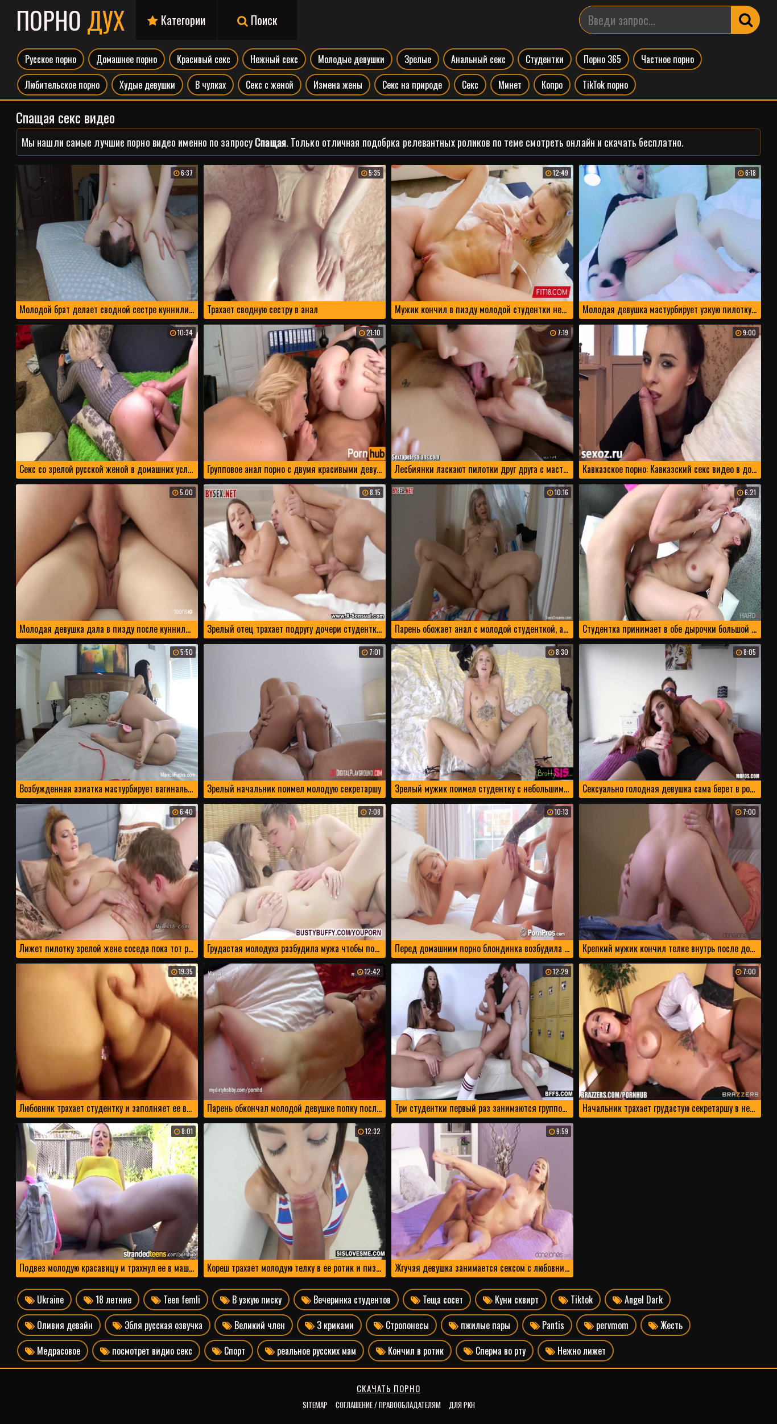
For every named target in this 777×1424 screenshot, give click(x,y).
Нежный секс (274, 59)
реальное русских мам (315, 1350)
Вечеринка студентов (351, 1299)
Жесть (670, 1325)
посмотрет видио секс (151, 1350)
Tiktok (580, 1299)
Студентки (545, 59)
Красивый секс (203, 59)
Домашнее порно (126, 59)
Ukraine (49, 1299)
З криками (334, 1325)
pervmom (611, 1325)
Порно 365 (602, 59)
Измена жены (337, 85)
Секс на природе (412, 85)
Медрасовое (57, 1350)
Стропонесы (406, 1325)
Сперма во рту (499, 1350)
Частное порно (667, 59)
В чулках (210, 85)
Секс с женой (270, 85)
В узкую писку (256, 1299)
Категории (181, 19)
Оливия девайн (64, 1325)
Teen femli (180, 1299)
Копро (552, 85)
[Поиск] (745, 20)
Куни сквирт (516, 1299)
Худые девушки (147, 85)
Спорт (233, 1350)
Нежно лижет (580, 1350)
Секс (470, 85)
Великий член (258, 1325)
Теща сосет (441, 1299)
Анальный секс (478, 59)
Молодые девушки (351, 59)
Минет (510, 85)
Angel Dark (642, 1299)
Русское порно (50, 59)
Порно (70, 20)
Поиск (262, 19)
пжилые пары (484, 1325)
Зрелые (417, 59)
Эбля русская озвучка (162, 1325)
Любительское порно (62, 85)
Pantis (552, 1325)
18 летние (112, 1299)
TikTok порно (605, 85)
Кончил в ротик (415, 1350)
